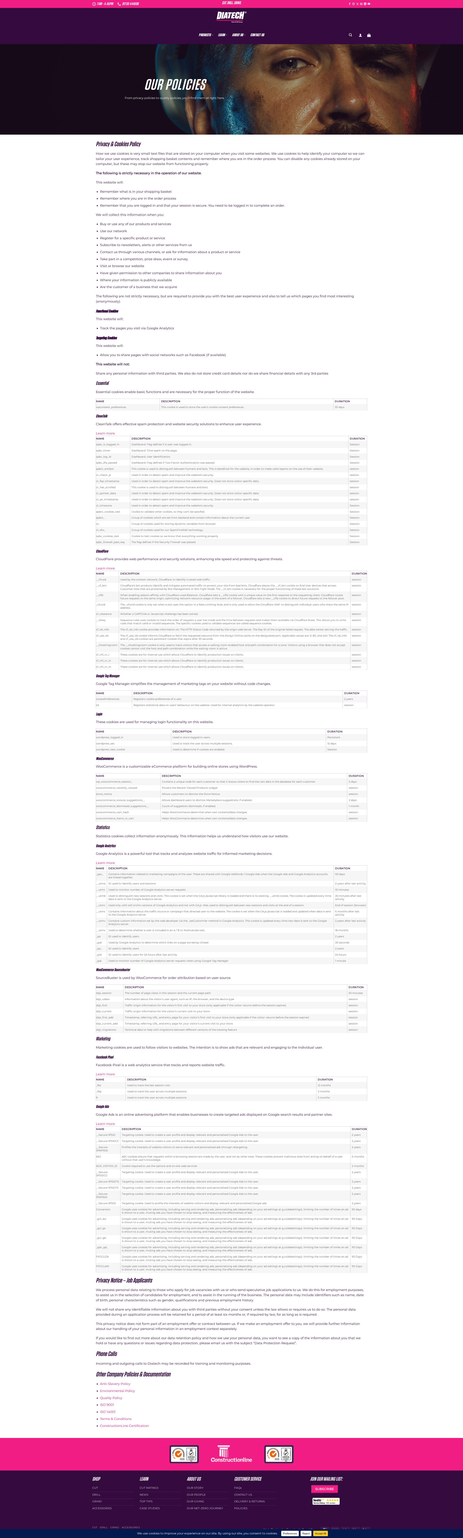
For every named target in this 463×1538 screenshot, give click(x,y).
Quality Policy (111, 1398)
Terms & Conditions (115, 1419)
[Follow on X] (357, 4)
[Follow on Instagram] (353, 4)
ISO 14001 (108, 1412)
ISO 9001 (107, 1405)
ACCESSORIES (131, 1527)
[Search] (350, 35)
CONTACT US (257, 35)
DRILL (104, 1527)
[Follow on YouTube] (369, 4)
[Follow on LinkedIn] (365, 4)
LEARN (221, 35)
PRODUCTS (205, 35)
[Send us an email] (361, 4)
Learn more (105, 433)
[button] (360, 35)
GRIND (114, 1527)
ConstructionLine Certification (124, 1426)
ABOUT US (237, 35)
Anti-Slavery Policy (115, 1384)
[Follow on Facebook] (350, 4)
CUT (94, 1527)
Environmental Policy (117, 1391)
